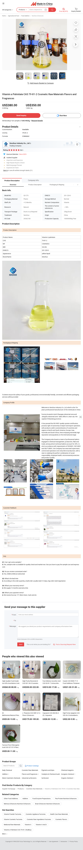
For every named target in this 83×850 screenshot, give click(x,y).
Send (20, 644)
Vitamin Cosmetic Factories (13, 819)
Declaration (64, 841)
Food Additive (25, 16)
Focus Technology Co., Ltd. (27, 841)
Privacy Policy (73, 841)
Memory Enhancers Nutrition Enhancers (17, 804)
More (4, 834)
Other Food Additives (11, 798)
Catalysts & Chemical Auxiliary (52, 774)
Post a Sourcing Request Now (64, 644)
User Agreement (53, 841)
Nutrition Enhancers (37, 16)
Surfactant (45, 778)
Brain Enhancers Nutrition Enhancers (47, 804)
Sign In (5, 170)
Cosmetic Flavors (61, 819)
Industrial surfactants (29, 778)
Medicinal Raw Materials (12, 825)
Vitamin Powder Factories (12, 814)
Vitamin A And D (41, 825)
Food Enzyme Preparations (41, 798)
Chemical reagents (67, 770)
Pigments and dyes (48, 770)
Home (4, 16)
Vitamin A (28, 825)
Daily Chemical (7, 770)
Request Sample (37, 120)
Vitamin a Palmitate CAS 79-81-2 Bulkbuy (17, 830)
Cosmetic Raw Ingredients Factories (39, 819)
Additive (5, 774)
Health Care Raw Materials (59, 814)
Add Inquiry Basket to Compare (42, 83)
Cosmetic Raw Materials (30, 770)
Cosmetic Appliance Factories (35, 814)
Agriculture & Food (13, 16)
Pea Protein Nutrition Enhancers (66, 798)
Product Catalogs (33, 766)
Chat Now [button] (63, 116)
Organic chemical (67, 778)
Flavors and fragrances (29, 774)
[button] (73, 185)
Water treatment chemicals (11, 778)
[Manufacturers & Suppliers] (41, 4)
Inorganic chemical (67, 774)
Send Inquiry (21, 115)
